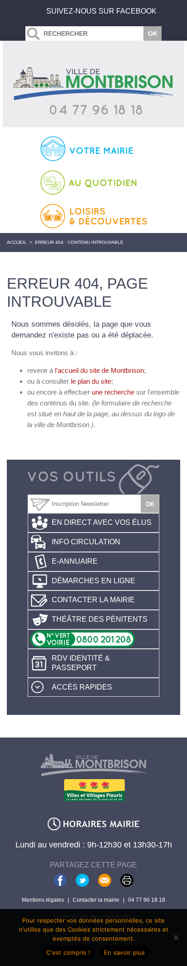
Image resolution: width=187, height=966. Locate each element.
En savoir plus (124, 952)
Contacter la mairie (93, 600)
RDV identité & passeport (81, 662)
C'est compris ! (68, 952)
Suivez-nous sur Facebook (101, 11)
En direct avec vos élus (102, 522)
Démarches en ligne (93, 581)
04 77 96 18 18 (146, 900)
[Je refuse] (175, 937)
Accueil (17, 242)
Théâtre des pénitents (100, 619)
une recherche (113, 392)
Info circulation (86, 542)
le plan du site (91, 381)
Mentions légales (43, 900)
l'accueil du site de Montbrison (99, 370)
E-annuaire (75, 561)
